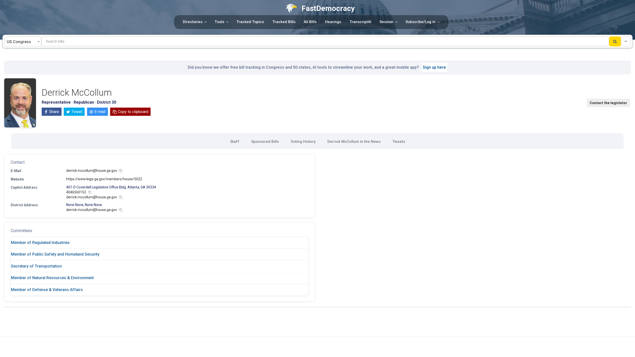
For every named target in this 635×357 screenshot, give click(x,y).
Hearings (333, 22)
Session (386, 22)
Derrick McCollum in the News (354, 141)
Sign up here (434, 67)
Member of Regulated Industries (40, 242)
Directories (192, 22)
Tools (219, 22)
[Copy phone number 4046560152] (90, 192)
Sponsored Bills (265, 141)
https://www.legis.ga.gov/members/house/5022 (104, 179)
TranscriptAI (360, 22)
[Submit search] (615, 41)
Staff (234, 141)
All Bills (310, 22)
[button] (626, 41)
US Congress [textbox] (19, 41)
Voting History (303, 141)
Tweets (398, 141)
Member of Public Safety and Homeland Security (55, 254)
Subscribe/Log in (421, 22)
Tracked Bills (283, 22)
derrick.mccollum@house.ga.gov (91, 171)
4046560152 (76, 192)
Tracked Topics (250, 22)
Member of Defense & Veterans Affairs (47, 289)
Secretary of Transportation (36, 266)
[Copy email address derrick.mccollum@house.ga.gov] (121, 170)
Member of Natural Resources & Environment (52, 277)
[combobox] (22, 41)
